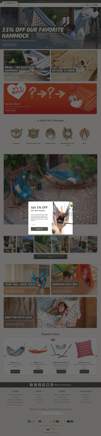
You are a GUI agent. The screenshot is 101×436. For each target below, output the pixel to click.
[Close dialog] (71, 203)
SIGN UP (39, 229)
